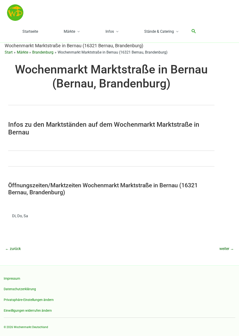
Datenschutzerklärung (20, 289)
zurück (13, 248)
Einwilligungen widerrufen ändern (28, 310)
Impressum (12, 278)
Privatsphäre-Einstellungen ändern (29, 300)
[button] (193, 31)
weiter (226, 248)
